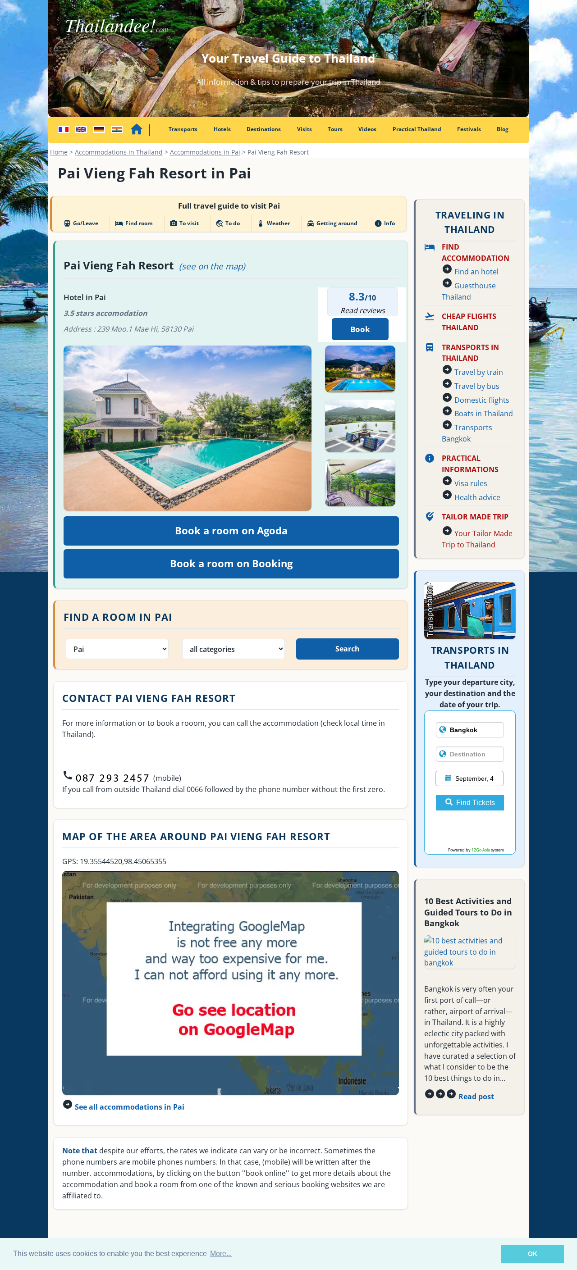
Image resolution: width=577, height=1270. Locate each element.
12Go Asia (481, 850)
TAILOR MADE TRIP (475, 517)
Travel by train (478, 372)
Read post (476, 1097)
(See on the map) (212, 266)
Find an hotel (476, 272)
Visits (304, 129)
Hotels (222, 129)
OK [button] (532, 1253)
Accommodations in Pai (205, 152)
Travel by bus (476, 386)
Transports (183, 129)
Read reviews (362, 310)
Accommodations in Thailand (119, 152)
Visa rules (470, 483)
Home (59, 152)
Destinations (264, 129)
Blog (502, 129)
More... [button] (221, 1253)
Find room (133, 223)
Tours (335, 129)
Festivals (469, 129)
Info (384, 223)
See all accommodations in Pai (129, 1107)
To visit (184, 223)
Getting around (332, 223)
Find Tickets (475, 802)
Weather (272, 223)
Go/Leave (80, 223)
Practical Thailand (417, 129)
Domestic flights (481, 400)
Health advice (477, 497)
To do (227, 223)
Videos (367, 129)
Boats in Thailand (483, 414)
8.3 (357, 296)
